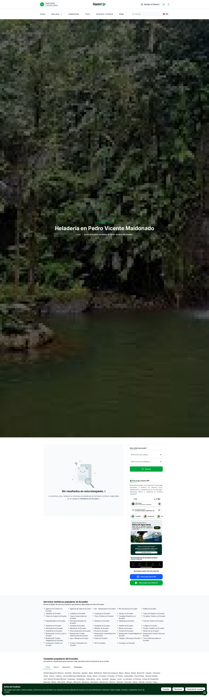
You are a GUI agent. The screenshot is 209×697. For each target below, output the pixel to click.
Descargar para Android (148, 583)
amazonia (66, 667)
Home (78, 234)
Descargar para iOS (148, 577)
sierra (56, 667)
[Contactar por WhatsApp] (204, 692)
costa (47, 667)
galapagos (78, 667)
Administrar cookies (195, 689)
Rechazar (178, 689)
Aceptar (166, 689)
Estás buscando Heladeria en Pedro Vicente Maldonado (108, 234)
